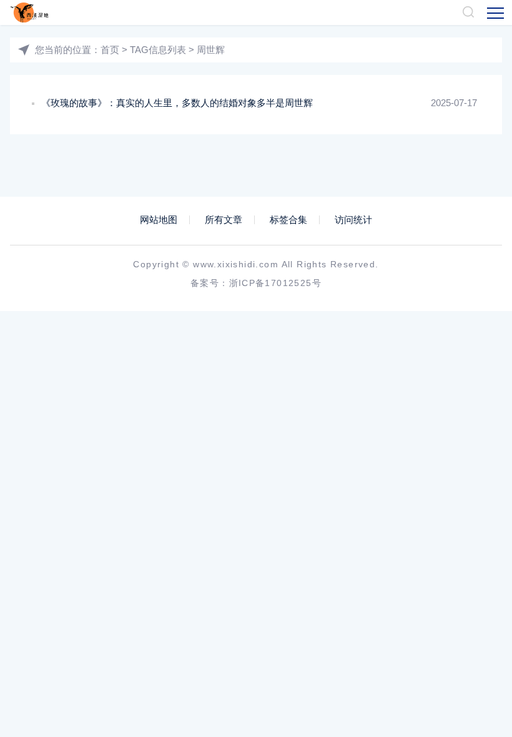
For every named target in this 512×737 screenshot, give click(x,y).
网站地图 (158, 219)
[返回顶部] (472, 648)
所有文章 (223, 219)
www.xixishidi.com (235, 264)
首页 (110, 49)
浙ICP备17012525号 (275, 283)
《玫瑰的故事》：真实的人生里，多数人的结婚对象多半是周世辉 (177, 102)
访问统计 (353, 219)
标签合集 (288, 219)
